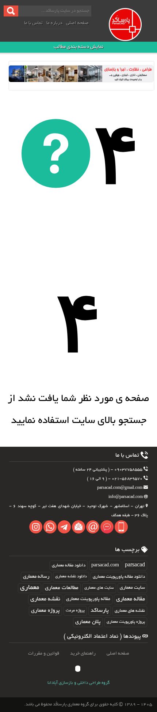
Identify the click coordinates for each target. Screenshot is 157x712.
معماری (29, 588)
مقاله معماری (130, 599)
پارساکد (100, 611)
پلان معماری (88, 622)
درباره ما (54, 23)
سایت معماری (132, 588)
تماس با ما (33, 23)
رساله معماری (36, 577)
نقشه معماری (45, 599)
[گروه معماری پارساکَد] (132, 32)
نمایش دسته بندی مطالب (78, 47)
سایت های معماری (99, 588)
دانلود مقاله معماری (68, 565)
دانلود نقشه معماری (71, 576)
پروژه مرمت (75, 610)
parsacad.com (105, 565)
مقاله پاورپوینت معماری (88, 599)
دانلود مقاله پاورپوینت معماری (119, 576)
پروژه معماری (45, 611)
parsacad (135, 565)
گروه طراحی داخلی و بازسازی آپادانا (78, 683)
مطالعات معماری (61, 588)
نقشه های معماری (130, 610)
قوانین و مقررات (43, 653)
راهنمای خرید (83, 653)
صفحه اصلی (77, 23)
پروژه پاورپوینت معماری (126, 622)
